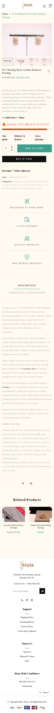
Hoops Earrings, (28, 185)
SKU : (5, 177)
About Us (27, 652)
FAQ (27, 661)
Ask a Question (39, 138)
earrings (6, 387)
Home (5, 14)
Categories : (7, 181)
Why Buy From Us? (27, 682)
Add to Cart (34, 148)
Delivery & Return (19, 138)
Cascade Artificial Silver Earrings (13, 526)
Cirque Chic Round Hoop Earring (40, 526)
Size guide (4, 138)
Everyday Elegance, (11, 185)
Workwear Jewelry (33, 188)
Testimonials (27, 686)
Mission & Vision (27, 656)
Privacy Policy (27, 626)
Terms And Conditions (27, 631)
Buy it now (24, 159)
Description (27, 285)
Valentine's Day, (17, 188)
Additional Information (27, 292)
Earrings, (44, 181)
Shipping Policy (27, 617)
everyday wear (29, 369)
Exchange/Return (27, 622)
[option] (27, 39)
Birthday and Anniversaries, (27, 181)
